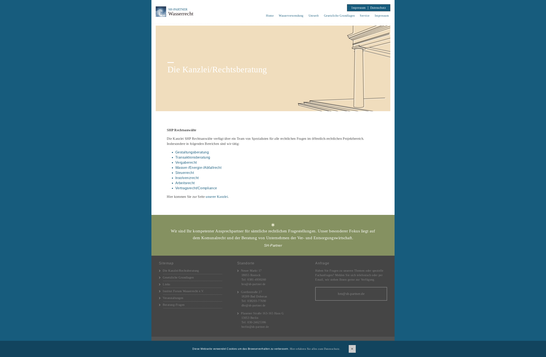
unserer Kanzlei (217, 196)
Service (364, 15)
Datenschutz (378, 7)
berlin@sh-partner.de (255, 326)
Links (166, 284)
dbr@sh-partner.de (253, 305)
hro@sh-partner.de (253, 284)
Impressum (358, 7)
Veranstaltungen (173, 298)
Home (270, 15)
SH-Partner (190, 11)
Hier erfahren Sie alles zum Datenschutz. (315, 348)
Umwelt (314, 15)
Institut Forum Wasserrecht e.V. (183, 291)
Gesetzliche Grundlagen (339, 15)
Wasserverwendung (291, 15)
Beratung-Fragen (173, 304)
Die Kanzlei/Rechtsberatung (181, 270)
